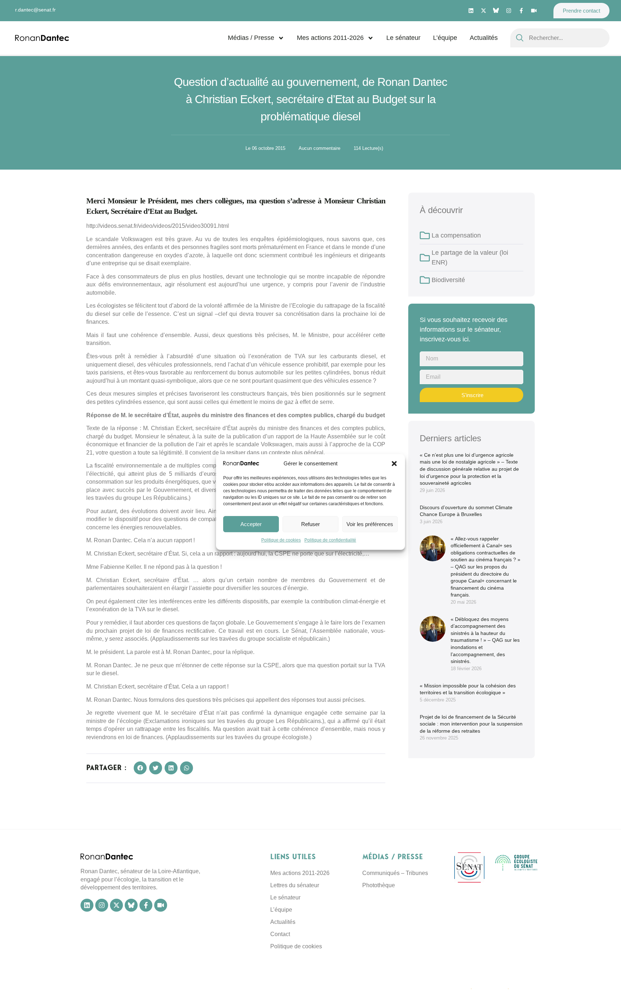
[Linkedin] (470, 10)
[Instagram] (508, 10)
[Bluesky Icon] (496, 10)
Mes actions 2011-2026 (330, 37)
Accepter (251, 524)
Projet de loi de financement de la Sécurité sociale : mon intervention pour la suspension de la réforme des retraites (471, 724)
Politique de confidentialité (330, 540)
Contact (280, 934)
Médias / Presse (251, 37)
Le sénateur (403, 37)
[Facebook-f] (521, 10)
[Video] (533, 10)
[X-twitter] (483, 10)
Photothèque (378, 885)
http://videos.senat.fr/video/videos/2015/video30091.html (157, 226)
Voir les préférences (369, 524)
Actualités (484, 37)
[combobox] (560, 37)
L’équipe (445, 37)
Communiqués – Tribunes (395, 873)
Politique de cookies (281, 540)
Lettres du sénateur (294, 885)
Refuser (310, 524)
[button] (394, 463)
